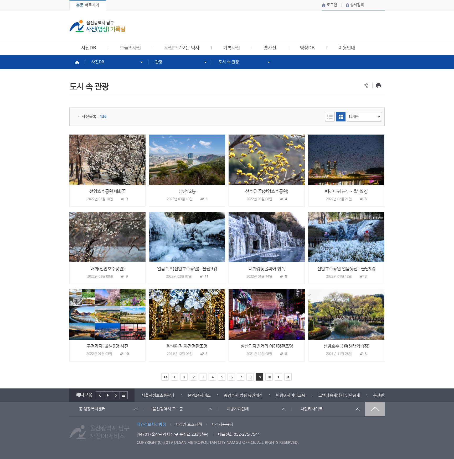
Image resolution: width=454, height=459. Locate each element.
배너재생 (108, 395)
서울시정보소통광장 (157, 395)
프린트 (378, 85)
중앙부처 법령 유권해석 (243, 395)
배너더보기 (124, 395)
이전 (100, 395)
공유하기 (366, 85)
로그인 (332, 5)
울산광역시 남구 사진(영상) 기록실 (97, 26)
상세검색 (357, 5)
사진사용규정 (222, 424)
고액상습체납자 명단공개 (339, 395)
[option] (158, 395)
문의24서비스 (199, 395)
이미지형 (340, 116)
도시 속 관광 (229, 62)
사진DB (97, 62)
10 (269, 377)
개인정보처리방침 (151, 424)
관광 (158, 62)
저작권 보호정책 (188, 424)
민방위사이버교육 (290, 395)
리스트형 (329, 116)
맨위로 (375, 409)
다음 (116, 395)
